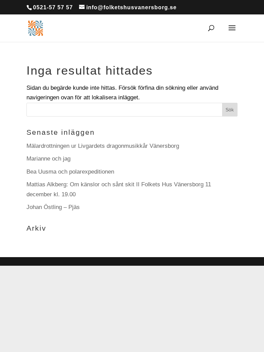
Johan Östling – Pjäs (53, 207)
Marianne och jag (48, 158)
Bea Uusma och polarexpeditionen (70, 171)
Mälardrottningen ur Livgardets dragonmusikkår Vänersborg (102, 146)
